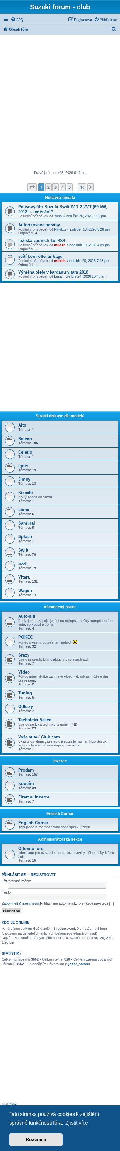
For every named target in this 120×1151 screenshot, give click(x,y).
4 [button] (62, 187)
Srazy (23, 655)
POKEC (25, 637)
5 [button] (69, 187)
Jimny (24, 479)
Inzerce (60, 761)
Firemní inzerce (33, 797)
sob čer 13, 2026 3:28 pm (90, 229)
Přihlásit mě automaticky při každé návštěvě (74, 903)
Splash (25, 536)
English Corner (60, 813)
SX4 (22, 563)
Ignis (23, 465)
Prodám (26, 770)
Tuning (25, 693)
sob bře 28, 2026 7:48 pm (89, 261)
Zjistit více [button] (76, 1123)
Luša (58, 276)
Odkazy (25, 706)
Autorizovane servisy (39, 224)
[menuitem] (17, 19)
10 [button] (82, 187)
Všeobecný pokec (60, 607)
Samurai (26, 523)
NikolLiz (60, 229)
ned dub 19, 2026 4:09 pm (89, 245)
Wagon (25, 590)
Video (24, 672)
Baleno (25, 438)
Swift (23, 550)
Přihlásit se (14, 874)
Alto (22, 425)
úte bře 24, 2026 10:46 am (86, 276)
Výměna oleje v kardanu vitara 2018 (53, 272)
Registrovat (43, 874)
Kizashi (25, 492)
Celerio (25, 452)
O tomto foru (31, 848)
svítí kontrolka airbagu (40, 256)
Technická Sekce (34, 720)
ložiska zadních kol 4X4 (41, 240)
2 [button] (48, 187)
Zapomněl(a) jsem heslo (20, 903)
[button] (32, 187)
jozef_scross (79, 964)
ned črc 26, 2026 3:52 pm (86, 216)
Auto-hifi (26, 616)
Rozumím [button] (36, 1139)
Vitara (24, 577)
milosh (60, 245)
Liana (23, 509)
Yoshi (58, 216)
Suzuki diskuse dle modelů (60, 416)
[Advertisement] (60, 103)
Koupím (26, 783)
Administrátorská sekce (60, 839)
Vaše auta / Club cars (39, 737)
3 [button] (55, 187)
